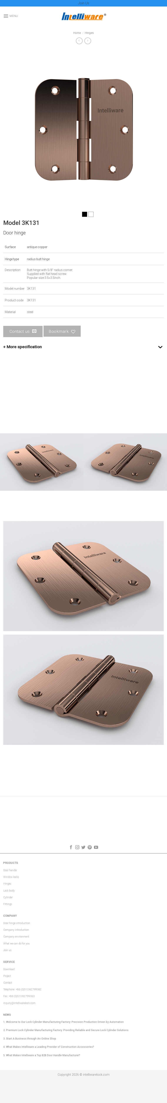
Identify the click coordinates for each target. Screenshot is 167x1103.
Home (77, 32)
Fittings (7, 904)
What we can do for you (16, 943)
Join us (7, 950)
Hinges (89, 32)
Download (9, 969)
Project (7, 976)
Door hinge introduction (16, 923)
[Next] (155, 128)
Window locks (11, 877)
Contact (7, 982)
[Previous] (12, 128)
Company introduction (16, 929)
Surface (10, 247)
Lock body (9, 890)
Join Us (83, 3)
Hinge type (12, 259)
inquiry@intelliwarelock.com (19, 1003)
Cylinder (8, 897)
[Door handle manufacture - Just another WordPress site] (83, 16)
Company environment (16, 936)
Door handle (10, 870)
